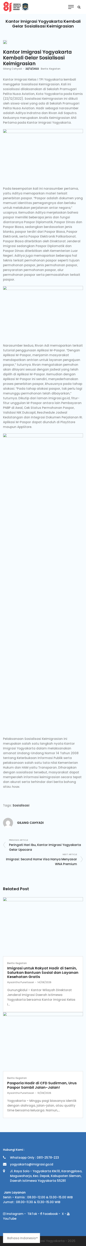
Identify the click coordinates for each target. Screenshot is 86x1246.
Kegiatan (54, 68)
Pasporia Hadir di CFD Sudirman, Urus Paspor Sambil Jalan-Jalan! (42, 1085)
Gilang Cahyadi (12, 68)
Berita (44, 68)
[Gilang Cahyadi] (8, 822)
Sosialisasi (21, 805)
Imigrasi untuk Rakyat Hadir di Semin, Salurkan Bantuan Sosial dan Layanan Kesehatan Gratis (42, 972)
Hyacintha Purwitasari (20, 982)
